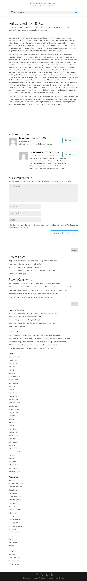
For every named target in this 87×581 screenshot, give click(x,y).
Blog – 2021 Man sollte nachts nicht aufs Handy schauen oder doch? (33, 261)
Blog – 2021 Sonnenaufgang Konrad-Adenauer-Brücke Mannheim (32, 270)
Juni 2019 (12, 419)
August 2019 (13, 413)
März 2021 (12, 370)
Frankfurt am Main (15, 487)
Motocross (12, 506)
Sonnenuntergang (28, 30)
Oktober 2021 (13, 360)
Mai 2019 (12, 422)
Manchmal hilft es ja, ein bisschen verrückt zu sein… (40, 294)
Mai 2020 (12, 386)
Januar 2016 (13, 468)
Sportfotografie (14, 532)
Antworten (70, 140)
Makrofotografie (15, 500)
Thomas (12, 290)
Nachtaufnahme (15, 30)
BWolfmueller (36, 152)
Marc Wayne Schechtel (17, 283)
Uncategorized (14, 542)
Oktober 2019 (13, 406)
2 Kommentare (41, 30)
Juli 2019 (12, 416)
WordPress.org (14, 564)
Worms (11, 546)
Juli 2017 (12, 445)
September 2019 (14, 409)
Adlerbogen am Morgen (17, 274)
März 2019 (12, 429)
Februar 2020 (13, 396)
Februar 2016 (13, 465)
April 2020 (12, 390)
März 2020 (12, 393)
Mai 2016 (12, 455)
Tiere (11, 539)
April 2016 (12, 458)
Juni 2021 (12, 367)
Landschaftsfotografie (53, 27)
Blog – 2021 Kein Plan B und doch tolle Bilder (25, 264)
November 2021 (14, 357)
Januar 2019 (13, 435)
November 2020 (14, 377)
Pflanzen (12, 516)
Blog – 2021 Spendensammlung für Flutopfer (25, 267)
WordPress (60, 578)
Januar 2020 (13, 399)
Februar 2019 (13, 432)
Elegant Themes (39, 578)
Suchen (74, 250)
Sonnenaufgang (14, 523)
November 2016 (14, 452)
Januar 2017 (13, 448)
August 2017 (13, 442)
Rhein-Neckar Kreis (16, 519)
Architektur (40, 27)
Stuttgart (12, 536)
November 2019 (14, 403)
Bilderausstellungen (16, 483)
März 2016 (12, 462)
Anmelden (12, 554)
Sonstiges (12, 529)
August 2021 (13, 363)
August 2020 (13, 383)
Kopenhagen (13, 493)
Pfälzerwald (13, 513)
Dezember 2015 (14, 471)
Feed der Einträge (15, 558)
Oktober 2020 (13, 380)
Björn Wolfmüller (18, 27)
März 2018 (12, 439)
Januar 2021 (13, 373)
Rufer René (24, 138)
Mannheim (66, 27)
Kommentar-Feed (15, 561)
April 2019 (12, 426)
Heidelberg (13, 490)
